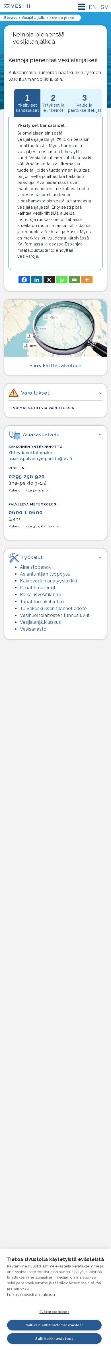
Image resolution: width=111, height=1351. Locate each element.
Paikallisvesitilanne (40, 594)
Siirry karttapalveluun (55, 365)
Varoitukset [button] (35, 393)
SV (104, 7)
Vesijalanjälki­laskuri (40, 622)
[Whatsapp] (61, 279)
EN (93, 7)
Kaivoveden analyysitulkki (48, 581)
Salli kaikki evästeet (54, 1338)
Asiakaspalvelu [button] (41, 434)
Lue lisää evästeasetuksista (31, 1295)
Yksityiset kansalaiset (27, 103)
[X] (49, 279)
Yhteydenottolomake (30, 452)
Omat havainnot (38, 587)
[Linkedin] (36, 279)
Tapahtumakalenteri (42, 601)
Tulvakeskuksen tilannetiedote (53, 608)
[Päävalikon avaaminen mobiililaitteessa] (81, 7)
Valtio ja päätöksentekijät (84, 103)
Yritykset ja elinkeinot (53, 103)
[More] (86, 279)
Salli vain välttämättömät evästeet (54, 1325)
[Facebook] (24, 279)
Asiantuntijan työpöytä (45, 574)
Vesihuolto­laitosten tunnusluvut (55, 615)
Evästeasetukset (54, 1312)
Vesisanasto (33, 629)
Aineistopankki (36, 567)
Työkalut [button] (32, 557)
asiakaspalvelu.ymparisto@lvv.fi (40, 458)
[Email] (74, 279)
